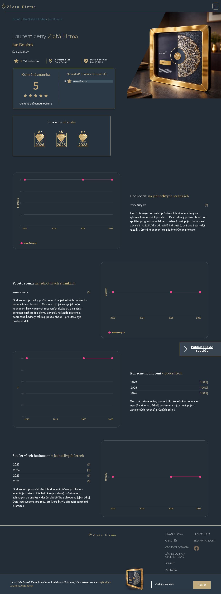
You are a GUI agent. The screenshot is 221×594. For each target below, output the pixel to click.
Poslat (202, 585)
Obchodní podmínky (177, 547)
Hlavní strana (174, 534)
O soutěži (171, 540)
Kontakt (170, 563)
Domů (16, 19)
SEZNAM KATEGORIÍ (204, 540)
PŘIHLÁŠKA (171, 570)
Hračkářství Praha (34, 19)
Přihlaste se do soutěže (202, 349)
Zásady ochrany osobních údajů (175, 555)
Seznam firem (202, 534)
